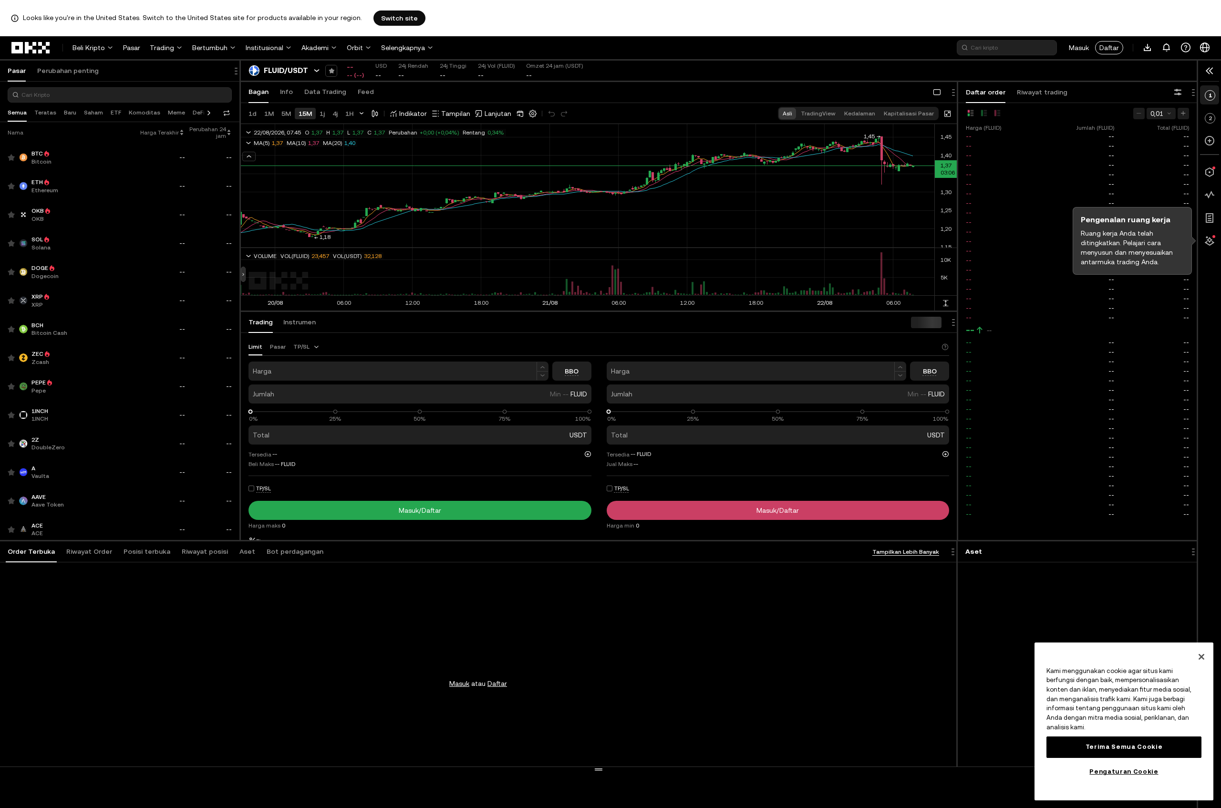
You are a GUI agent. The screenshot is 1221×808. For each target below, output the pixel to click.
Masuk (1079, 48)
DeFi (199, 112)
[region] (1124, 721)
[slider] (250, 412)
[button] (31, 551)
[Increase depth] (1183, 113)
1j (322, 113)
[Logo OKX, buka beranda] (31, 47)
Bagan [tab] (258, 91)
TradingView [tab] (818, 113)
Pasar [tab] (17, 70)
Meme (176, 112)
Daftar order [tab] (985, 92)
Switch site (399, 18)
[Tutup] (1201, 656)
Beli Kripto (88, 48)
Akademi (315, 48)
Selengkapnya (403, 48)
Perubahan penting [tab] (68, 70)
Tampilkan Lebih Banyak (905, 552)
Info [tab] (286, 91)
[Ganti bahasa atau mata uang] (1205, 47)
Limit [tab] (255, 346)
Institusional (264, 48)
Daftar (1109, 48)
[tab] (31, 551)
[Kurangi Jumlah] (542, 376)
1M (269, 113)
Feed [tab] (366, 91)
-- (970, 330)
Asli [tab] (787, 113)
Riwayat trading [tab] (1042, 92)
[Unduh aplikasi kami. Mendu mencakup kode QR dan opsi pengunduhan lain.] (1147, 47)
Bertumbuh (210, 48)
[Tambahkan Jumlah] (542, 366)
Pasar (131, 48)
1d (252, 113)
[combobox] (306, 347)
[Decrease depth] (1139, 113)
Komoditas (144, 112)
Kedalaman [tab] (859, 113)
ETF (116, 112)
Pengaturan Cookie (1123, 771)
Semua (17, 112)
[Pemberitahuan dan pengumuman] (1166, 47)
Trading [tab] (260, 322)
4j (335, 113)
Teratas (45, 112)
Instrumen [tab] (299, 322)
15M (305, 113)
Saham (93, 112)
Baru (70, 112)
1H (349, 113)
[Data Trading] (1209, 195)
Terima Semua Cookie (1124, 746)
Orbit (355, 48)
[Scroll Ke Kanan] (208, 113)
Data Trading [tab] (325, 91)
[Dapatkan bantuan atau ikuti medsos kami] (1185, 47)
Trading (162, 48)
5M (286, 113)
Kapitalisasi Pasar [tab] (909, 113)
